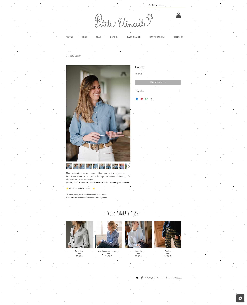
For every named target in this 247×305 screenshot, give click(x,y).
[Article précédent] (62, 234)
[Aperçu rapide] (79, 234)
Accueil (69, 56)
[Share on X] (151, 98)
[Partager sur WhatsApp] (146, 98)
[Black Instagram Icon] (137, 277)
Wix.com (179, 278)
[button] (178, 15)
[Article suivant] (185, 234)
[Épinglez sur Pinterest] (141, 98)
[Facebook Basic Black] (141, 277)
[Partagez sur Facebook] (136, 98)
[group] (123, 239)
